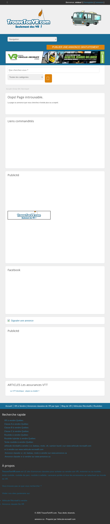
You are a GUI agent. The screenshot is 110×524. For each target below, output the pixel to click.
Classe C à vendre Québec (16, 431)
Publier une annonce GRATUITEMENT (75, 47)
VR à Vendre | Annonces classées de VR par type (36, 406)
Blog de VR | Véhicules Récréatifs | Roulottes (81, 406)
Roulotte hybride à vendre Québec (20, 438)
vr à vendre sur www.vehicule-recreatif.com (23, 449)
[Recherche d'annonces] (48, 78)
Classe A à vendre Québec (16, 424)
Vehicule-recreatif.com (66, 519)
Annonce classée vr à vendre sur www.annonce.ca (27, 456)
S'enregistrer (88, 2)
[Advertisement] (55, 145)
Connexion (99, 2)
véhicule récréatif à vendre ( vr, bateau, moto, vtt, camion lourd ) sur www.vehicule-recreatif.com (47, 446)
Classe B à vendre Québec (16, 427)
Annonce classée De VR (13, 504)
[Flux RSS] (8, 2)
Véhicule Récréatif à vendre (14, 500)
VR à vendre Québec (13, 420)
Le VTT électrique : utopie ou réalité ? (24, 391)
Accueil (8, 89)
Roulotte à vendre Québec (16, 435)
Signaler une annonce (22, 320)
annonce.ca (39, 519)
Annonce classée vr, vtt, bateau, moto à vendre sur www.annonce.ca (35, 453)
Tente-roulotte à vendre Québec (18, 442)
